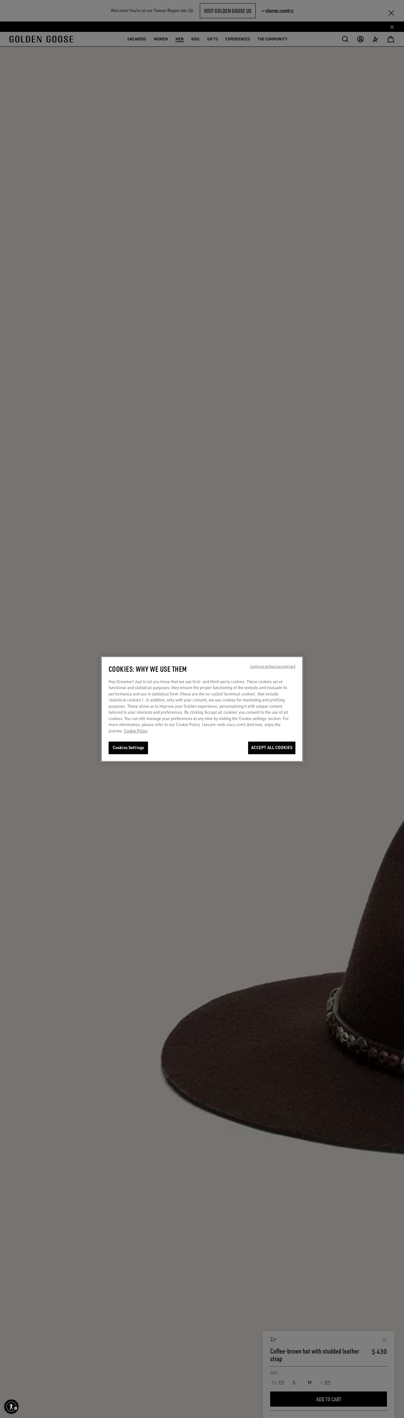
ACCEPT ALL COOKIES (271, 747)
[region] (202, 709)
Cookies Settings (128, 747)
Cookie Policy (136, 730)
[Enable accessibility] (11, 1406)
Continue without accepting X (272, 666)
